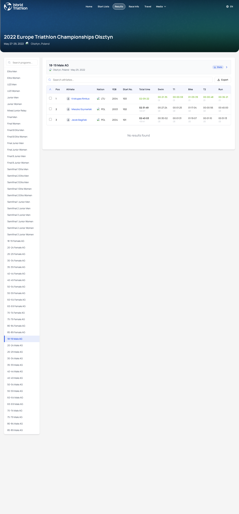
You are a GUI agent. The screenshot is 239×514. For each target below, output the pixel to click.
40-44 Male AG (15, 371)
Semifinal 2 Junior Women (20, 227)
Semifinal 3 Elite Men (18, 182)
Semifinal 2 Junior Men (18, 208)
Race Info (134, 6)
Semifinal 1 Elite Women (19, 188)
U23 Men (12, 84)
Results (119, 6)
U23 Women (13, 90)
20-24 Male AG (15, 345)
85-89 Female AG (16, 332)
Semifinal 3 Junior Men (18, 214)
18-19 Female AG (15, 240)
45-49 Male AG (15, 377)
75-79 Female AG (16, 319)
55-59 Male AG (15, 391)
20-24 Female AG (16, 247)
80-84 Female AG (16, 325)
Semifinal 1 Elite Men (17, 169)
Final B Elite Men (15, 130)
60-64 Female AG (16, 299)
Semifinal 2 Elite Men (18, 175)
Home (89, 6)
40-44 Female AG (16, 273)
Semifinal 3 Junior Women (20, 234)
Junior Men (13, 97)
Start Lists (103, 6)
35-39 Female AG (16, 267)
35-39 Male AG (15, 364)
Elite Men (12, 71)
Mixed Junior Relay (16, 110)
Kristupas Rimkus (80, 98)
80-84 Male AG (15, 423)
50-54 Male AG (15, 384)
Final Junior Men (15, 143)
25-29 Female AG (16, 254)
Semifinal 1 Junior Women (20, 221)
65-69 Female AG (16, 306)
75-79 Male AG (14, 417)
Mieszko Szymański (82, 109)
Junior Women (14, 104)
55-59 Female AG (16, 293)
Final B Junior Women (18, 162)
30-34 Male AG (15, 358)
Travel (148, 6)
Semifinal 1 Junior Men (18, 201)
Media (159, 6)
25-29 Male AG (15, 351)
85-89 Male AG (15, 430)
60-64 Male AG (15, 397)
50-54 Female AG (16, 286)
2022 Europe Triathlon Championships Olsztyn (58, 36)
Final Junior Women (17, 149)
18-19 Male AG (14, 338)
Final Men (12, 117)
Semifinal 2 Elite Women (19, 195)
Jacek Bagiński (79, 119)
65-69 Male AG (15, 404)
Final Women (13, 123)
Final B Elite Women (17, 136)
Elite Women (13, 77)
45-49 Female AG (16, 280)
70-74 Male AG (14, 410)
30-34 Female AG (16, 260)
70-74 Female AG (16, 312)
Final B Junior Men (16, 156)
